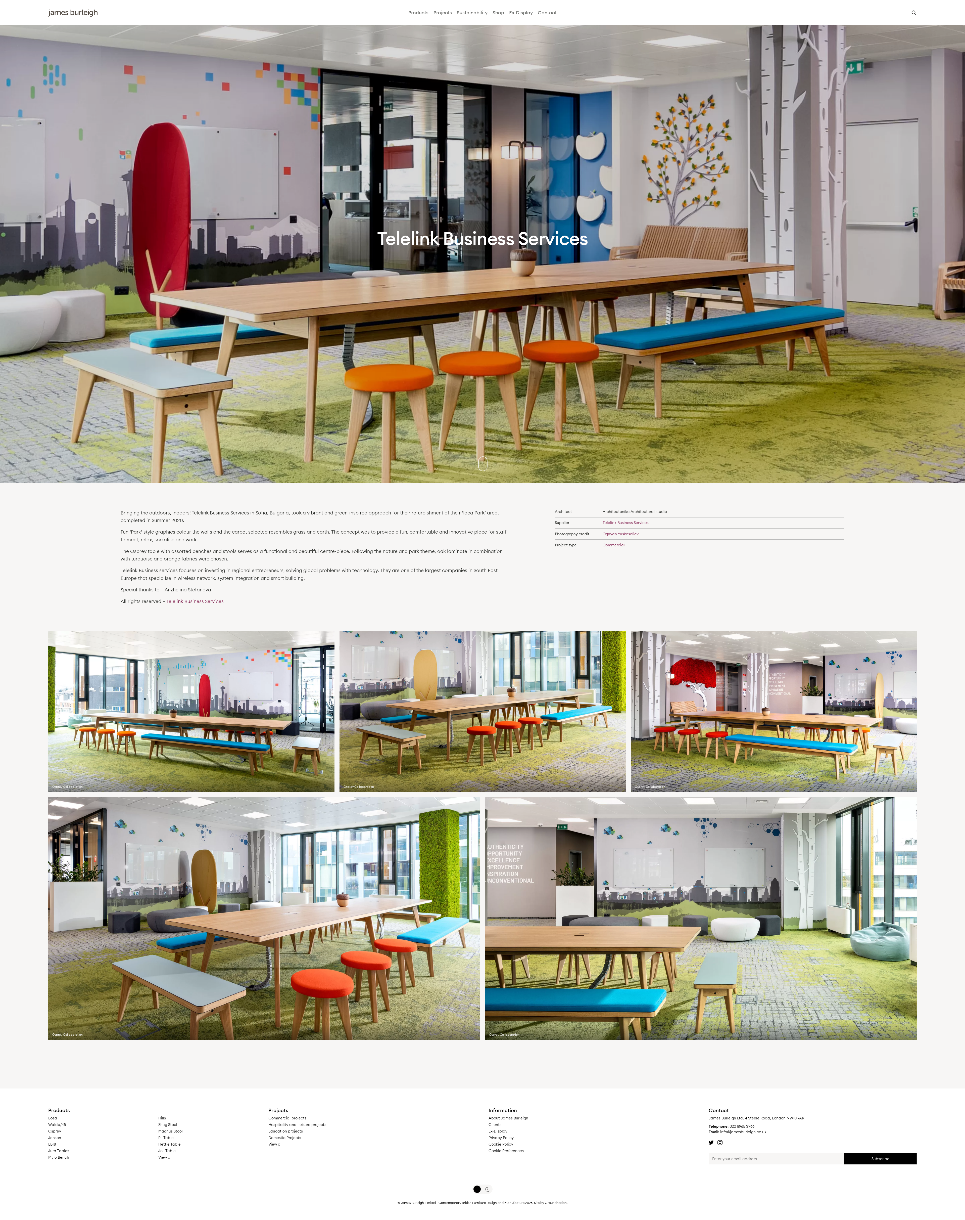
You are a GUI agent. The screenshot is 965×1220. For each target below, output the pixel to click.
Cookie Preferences (506, 1150)
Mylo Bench (58, 1157)
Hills (162, 1118)
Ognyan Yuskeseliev (621, 534)
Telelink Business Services (195, 601)
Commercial (614, 545)
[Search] (914, 14)
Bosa (52, 1118)
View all (165, 1157)
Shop (498, 13)
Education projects (285, 1131)
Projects (442, 13)
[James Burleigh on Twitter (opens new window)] (711, 1142)
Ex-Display (521, 13)
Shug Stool (167, 1124)
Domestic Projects (284, 1137)
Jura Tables (58, 1150)
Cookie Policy (501, 1144)
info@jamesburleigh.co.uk (743, 1131)
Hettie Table (169, 1144)
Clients (495, 1124)
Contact (547, 13)
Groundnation (556, 1203)
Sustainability (472, 13)
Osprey (54, 1131)
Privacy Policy (501, 1137)
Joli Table (167, 1150)
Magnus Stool (170, 1131)
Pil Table (166, 1137)
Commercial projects (287, 1118)
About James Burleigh (508, 1118)
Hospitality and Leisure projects (297, 1124)
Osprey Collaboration (67, 787)
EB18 (52, 1144)
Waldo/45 (57, 1124)
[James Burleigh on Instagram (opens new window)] (719, 1142)
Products (418, 13)
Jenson (54, 1137)
